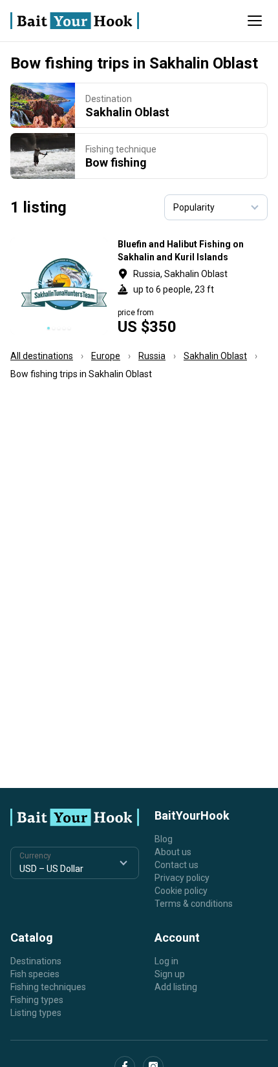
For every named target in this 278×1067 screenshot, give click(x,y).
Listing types (35, 1013)
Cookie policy (181, 891)
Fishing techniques (48, 987)
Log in (166, 961)
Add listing (176, 987)
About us (173, 852)
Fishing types (36, 1000)
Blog (164, 839)
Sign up (170, 974)
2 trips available (193, 286)
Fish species (34, 974)
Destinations (35, 961)
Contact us (176, 865)
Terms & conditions (194, 903)
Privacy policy (182, 878)
